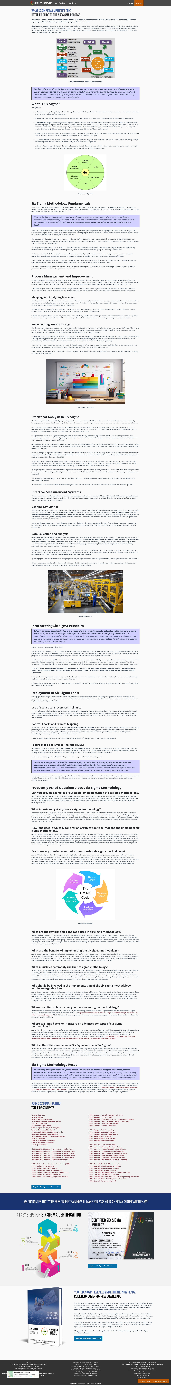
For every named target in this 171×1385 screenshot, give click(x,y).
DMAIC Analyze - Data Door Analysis (101, 1132)
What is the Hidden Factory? (42, 1119)
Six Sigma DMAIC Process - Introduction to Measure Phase (53, 1151)
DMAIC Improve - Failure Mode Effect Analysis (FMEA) (108, 1153)
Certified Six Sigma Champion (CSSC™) (85, 1368)
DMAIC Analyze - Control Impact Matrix (103, 1134)
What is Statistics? (38, 1138)
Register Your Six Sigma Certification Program (142, 1362)
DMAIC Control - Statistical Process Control (104, 1164)
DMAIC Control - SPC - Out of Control (102, 1170)
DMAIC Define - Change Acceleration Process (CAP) (50, 1172)
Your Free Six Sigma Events (142, 1373)
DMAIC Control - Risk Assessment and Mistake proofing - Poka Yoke (113, 1177)
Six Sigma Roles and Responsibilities (44, 1134)
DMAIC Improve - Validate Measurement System (106, 1157)
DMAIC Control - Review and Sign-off (102, 1181)
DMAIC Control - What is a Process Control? (104, 1166)
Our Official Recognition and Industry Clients (28, 1368)
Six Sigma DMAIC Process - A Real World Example (49, 1160)
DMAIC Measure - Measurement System (103, 1123)
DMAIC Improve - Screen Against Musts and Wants (107, 1149)
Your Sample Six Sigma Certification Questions (142, 1370)
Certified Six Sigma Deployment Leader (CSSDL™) (85, 1370)
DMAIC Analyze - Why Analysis (99, 1136)
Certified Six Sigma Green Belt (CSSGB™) (85, 1362)
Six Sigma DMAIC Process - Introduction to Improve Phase (53, 1155)
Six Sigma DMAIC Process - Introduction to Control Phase (52, 1157)
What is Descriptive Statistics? (43, 1140)
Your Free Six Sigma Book (142, 1366)
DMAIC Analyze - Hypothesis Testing (102, 1138)
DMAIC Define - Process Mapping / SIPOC (46, 1174)
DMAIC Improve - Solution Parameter (102, 1145)
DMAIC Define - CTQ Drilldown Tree (44, 1168)
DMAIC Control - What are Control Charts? (104, 1168)
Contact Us (142, 1372)
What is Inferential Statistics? (42, 1143)
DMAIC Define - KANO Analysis (42, 1166)
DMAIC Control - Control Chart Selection (103, 1174)
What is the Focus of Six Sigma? (43, 1130)
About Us (28, 1362)
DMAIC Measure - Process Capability (101, 1126)
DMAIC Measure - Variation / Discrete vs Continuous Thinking (111, 1119)
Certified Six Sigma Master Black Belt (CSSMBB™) (85, 1366)
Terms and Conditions (142, 1375)
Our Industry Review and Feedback (28, 1366)
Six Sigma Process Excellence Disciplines (46, 1121)
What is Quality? (37, 1117)
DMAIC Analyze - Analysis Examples (101, 1140)
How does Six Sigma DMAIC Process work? (47, 1132)
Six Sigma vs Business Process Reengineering (48, 1136)
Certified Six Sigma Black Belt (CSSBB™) (85, 1364)
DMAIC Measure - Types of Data (100, 1117)
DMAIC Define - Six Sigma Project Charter (46, 1170)
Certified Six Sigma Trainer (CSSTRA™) (85, 1373)
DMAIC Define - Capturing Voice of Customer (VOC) (50, 1164)
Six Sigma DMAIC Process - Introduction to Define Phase (52, 1149)
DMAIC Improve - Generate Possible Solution (105, 1147)
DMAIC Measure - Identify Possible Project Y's (105, 1115)
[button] (88, 1338)
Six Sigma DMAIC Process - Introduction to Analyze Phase (52, 1153)
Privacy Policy (142, 1377)
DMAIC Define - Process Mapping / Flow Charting (49, 1177)
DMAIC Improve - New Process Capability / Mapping (107, 1160)
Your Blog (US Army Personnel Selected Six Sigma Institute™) (28, 1364)
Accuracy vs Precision (39, 1145)
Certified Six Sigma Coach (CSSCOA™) (85, 1375)
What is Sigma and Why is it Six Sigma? (45, 1128)
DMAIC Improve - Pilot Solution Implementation (106, 1155)
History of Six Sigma (39, 1123)
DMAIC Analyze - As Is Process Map (101, 1130)
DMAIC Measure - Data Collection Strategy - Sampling (108, 1121)
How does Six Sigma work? (41, 1126)
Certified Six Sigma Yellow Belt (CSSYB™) (85, 1372)
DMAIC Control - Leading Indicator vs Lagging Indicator (109, 1172)
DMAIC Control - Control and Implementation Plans (107, 1179)
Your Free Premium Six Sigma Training (142, 1368)
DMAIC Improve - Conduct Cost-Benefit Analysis (106, 1151)
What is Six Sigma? (38, 1115)
